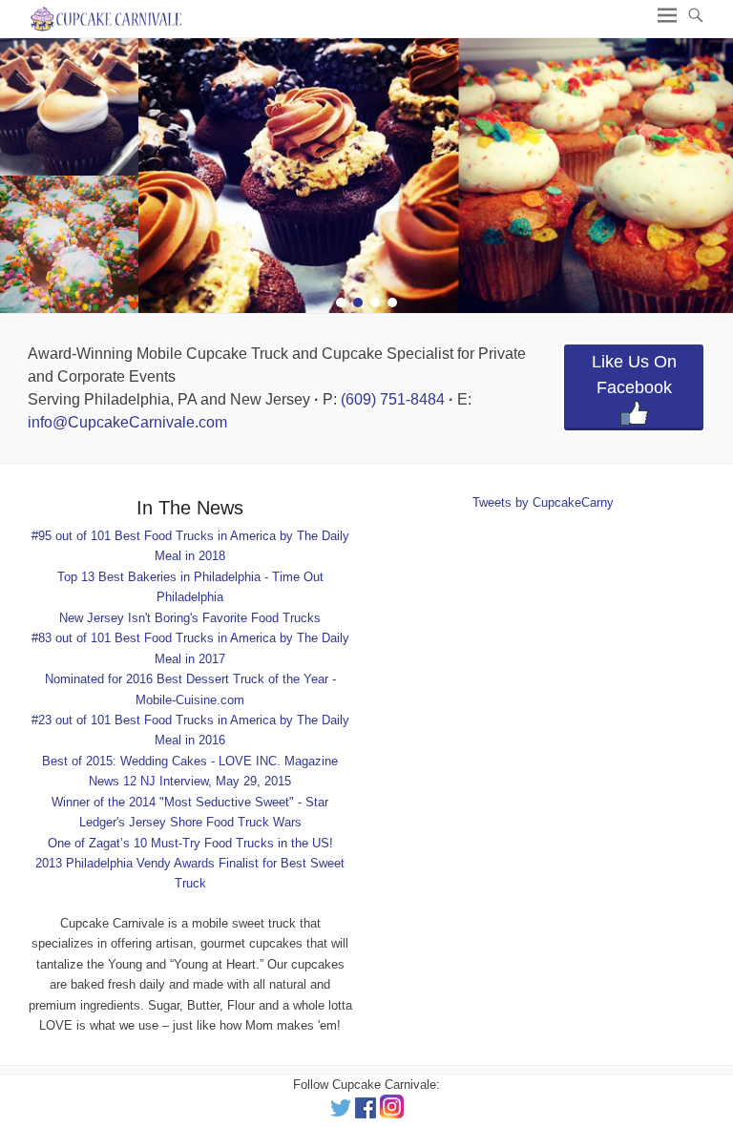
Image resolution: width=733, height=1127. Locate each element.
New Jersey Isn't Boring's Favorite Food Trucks (190, 618)
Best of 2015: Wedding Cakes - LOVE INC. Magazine (190, 761)
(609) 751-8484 (393, 399)
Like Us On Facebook (634, 374)
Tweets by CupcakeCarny (543, 502)
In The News (189, 507)
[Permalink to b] (366, 175)
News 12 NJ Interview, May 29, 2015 (190, 781)
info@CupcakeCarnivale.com (127, 422)
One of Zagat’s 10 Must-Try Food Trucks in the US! (190, 843)
